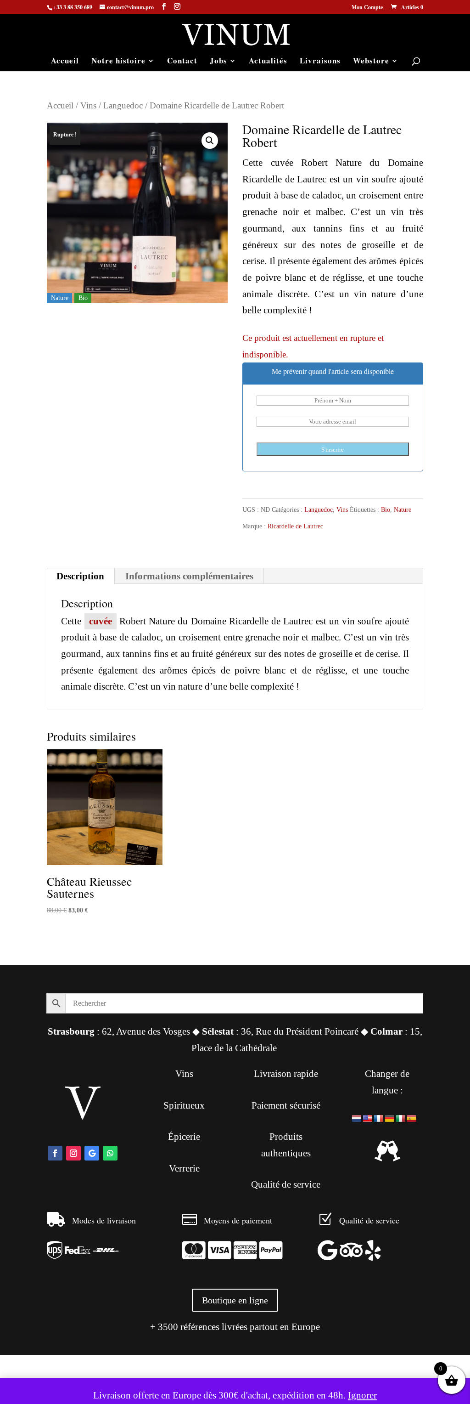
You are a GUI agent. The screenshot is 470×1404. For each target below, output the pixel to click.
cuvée (100, 621)
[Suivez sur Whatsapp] (110, 1153)
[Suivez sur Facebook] (55, 1153)
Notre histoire (118, 61)
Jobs (218, 61)
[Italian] (401, 1119)
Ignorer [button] (362, 1395)
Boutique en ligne (235, 1300)
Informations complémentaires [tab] (189, 576)
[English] (368, 1119)
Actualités (268, 61)
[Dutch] (357, 1119)
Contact (182, 61)
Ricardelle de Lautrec (295, 526)
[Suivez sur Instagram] (73, 1153)
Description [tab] (80, 576)
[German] (390, 1119)
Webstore (371, 61)
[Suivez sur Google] (91, 1153)
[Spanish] (412, 1119)
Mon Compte (367, 8)
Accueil (65, 61)
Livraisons (320, 61)
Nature (402, 509)
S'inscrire (332, 449)
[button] (209, 140)
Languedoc (123, 105)
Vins (88, 105)
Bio (385, 509)
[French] (379, 1119)
